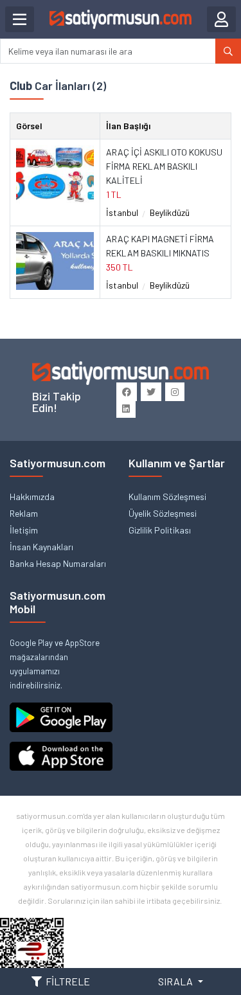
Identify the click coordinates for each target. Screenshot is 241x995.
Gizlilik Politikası (160, 529)
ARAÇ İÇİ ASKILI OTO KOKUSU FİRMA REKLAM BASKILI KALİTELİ (164, 166)
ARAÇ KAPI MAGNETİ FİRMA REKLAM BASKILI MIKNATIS (160, 245)
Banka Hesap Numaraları (58, 563)
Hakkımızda (32, 496)
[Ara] (228, 51)
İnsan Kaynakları (41, 546)
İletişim (24, 529)
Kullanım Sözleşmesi (167, 496)
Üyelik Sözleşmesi (163, 513)
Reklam (24, 513)
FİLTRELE (68, 981)
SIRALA (176, 981)
